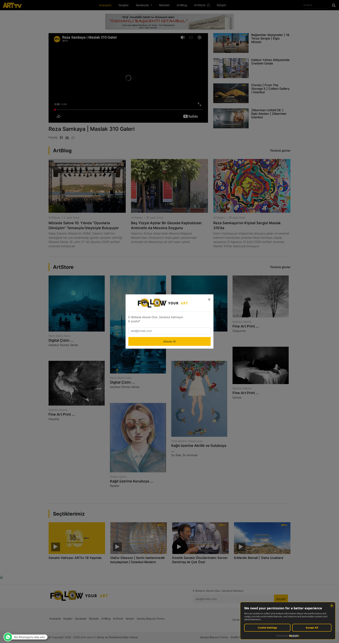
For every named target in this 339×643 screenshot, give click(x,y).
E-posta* (134, 321)
